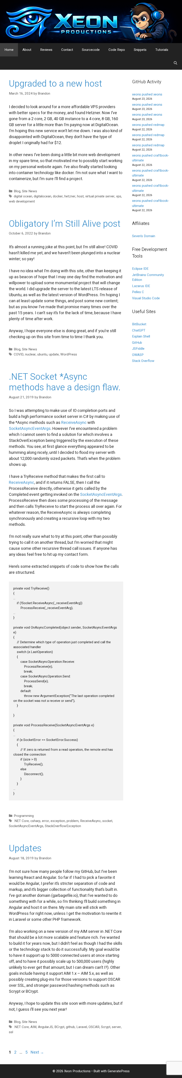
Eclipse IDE (140, 268)
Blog (17, 191)
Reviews (46, 49)
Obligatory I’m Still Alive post (65, 223)
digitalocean (42, 196)
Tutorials (161, 49)
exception (58, 820)
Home (9, 49)
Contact (67, 49)
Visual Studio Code (146, 298)
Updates (25, 848)
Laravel (81, 1026)
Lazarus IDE (141, 286)
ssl (11, 1032)
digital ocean (23, 196)
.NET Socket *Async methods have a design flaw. (65, 382)
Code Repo (117, 49)
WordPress (68, 354)
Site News (29, 191)
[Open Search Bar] (175, 63)
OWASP (138, 354)
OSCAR (94, 1026)
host (80, 196)
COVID (19, 354)
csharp (35, 820)
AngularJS (45, 1026)
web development (22, 201)
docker (58, 196)
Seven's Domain (143, 236)
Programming (24, 815)
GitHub (137, 342)
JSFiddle (138, 348)
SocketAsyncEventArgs (30, 429)
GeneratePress (119, 1071)
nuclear (30, 354)
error (45, 820)
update (54, 354)
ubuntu (42, 354)
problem (73, 820)
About (26, 49)
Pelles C (138, 292)
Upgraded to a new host (55, 83)
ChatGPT (138, 330)
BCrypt (59, 1026)
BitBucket (139, 324)
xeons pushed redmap (148, 124)
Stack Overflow (143, 360)
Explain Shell (141, 336)
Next (37, 1052)
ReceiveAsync (74, 423)
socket (107, 820)
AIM (33, 1026)
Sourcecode (91, 49)
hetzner (69, 196)
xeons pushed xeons (147, 94)
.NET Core (21, 820)
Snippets (140, 49)
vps (118, 196)
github (70, 1026)
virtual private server (100, 196)
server (116, 1026)
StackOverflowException (63, 826)
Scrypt (105, 1026)
